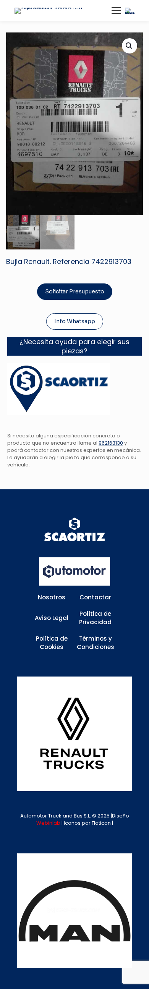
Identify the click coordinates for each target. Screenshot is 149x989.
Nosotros (51, 597)
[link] (74, 734)
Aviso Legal (51, 618)
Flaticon (101, 823)
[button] (129, 45)
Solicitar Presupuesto (74, 291)
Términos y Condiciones (95, 643)
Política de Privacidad (95, 618)
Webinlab (49, 823)
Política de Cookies (52, 643)
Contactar (95, 597)
